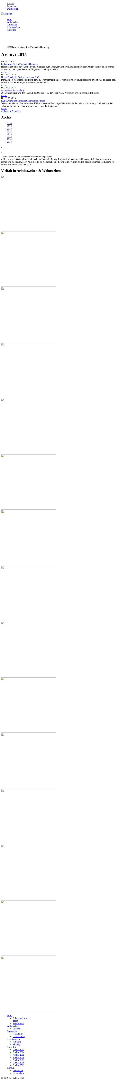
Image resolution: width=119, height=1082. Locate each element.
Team (15, 1021)
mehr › (4, 72)
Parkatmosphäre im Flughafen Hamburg (19, 64)
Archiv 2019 (18, 1065)
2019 (9, 126)
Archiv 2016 (18, 1057)
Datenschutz (12, 9)
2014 (9, 139)
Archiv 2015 (18, 1055)
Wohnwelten (13, 22)
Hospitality (18, 1034)
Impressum (12, 6)
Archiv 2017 (18, 1060)
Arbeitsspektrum (20, 1018)
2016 (9, 134)
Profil (9, 19)
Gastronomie (19, 1036)
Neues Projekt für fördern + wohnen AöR (20, 77)
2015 (9, 136)
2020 (9, 123)
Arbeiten (17, 1041)
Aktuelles (11, 30)
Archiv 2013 (18, 1049)
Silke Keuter (18, 1023)
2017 (9, 131)
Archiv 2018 (18, 1062)
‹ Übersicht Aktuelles (10, 111)
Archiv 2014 (18, 1052)
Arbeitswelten (13, 27)
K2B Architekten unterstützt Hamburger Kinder (23, 100)
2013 (9, 142)
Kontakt (10, 3)
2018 (9, 128)
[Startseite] (6, 13)
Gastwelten (12, 24)
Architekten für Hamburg (12, 90)
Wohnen (16, 1028)
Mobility (17, 1044)
